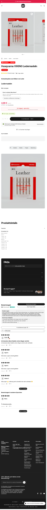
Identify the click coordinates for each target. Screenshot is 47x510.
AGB (28, 506)
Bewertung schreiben (31, 304)
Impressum (18, 506)
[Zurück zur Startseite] (1, 58)
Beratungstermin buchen (39, 448)
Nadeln (10, 58)
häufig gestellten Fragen (20, 265)
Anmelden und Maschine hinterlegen (12, 98)
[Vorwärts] (44, 1)
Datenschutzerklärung (12, 506)
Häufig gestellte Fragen (27, 451)
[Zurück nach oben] (10, 147)
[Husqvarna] (8, 62)
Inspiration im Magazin (27, 457)
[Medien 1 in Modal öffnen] (32, 14)
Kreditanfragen (27, 467)
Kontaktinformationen (23, 506)
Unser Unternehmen (40, 462)
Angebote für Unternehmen (27, 445)
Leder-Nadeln (15, 58)
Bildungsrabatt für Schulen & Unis (28, 448)
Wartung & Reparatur (40, 450)
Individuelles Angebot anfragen (28, 454)
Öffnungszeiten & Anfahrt (39, 452)
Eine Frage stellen (31, 306)
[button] (4, 73)
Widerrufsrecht (32, 506)
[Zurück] (1, 1)
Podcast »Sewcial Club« (28, 459)
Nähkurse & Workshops (38, 460)
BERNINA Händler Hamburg (39, 457)
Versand (36, 506)
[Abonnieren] (24, 482)
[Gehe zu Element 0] (22, 54)
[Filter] (2, 331)
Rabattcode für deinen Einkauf (27, 462)
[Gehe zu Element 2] (24, 54)
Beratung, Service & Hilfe (40, 445)
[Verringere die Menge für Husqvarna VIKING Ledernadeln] (2, 119)
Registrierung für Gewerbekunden (27, 465)
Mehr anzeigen (4, 88)
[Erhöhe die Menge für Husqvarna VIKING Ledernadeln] (7, 119)
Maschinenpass (39, 454)
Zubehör (5, 58)
